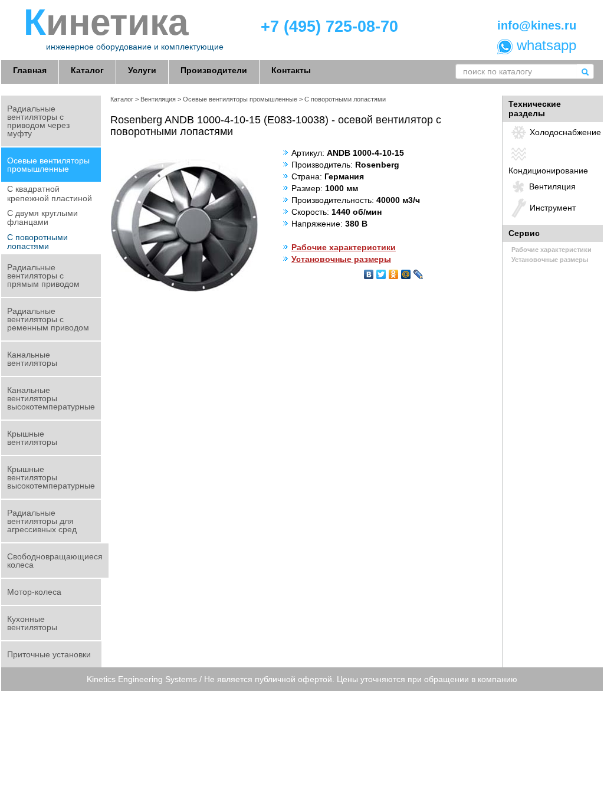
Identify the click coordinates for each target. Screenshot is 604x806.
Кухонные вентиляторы (32, 623)
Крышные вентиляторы (32, 438)
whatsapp (544, 45)
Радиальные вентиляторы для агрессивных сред (42, 521)
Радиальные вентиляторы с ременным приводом (48, 319)
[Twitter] (381, 271)
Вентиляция (158, 99)
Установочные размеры (341, 259)
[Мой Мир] (406, 271)
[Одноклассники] (394, 271)
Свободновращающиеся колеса (55, 560)
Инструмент (553, 207)
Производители (213, 70)
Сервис (524, 233)
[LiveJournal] (418, 271)
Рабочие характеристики (343, 247)
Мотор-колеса (34, 592)
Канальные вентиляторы (32, 359)
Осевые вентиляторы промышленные (48, 164)
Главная (30, 70)
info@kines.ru (536, 25)
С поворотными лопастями (37, 241)
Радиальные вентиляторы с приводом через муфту (38, 121)
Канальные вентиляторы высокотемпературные (51, 398)
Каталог (87, 70)
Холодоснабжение (565, 132)
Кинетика (106, 22)
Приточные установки (49, 654)
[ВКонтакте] (369, 271)
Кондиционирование (548, 170)
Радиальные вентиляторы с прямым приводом (43, 276)
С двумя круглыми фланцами (42, 217)
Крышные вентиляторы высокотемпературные (51, 477)
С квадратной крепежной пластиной (49, 193)
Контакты (291, 70)
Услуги (142, 70)
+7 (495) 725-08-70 (329, 26)
